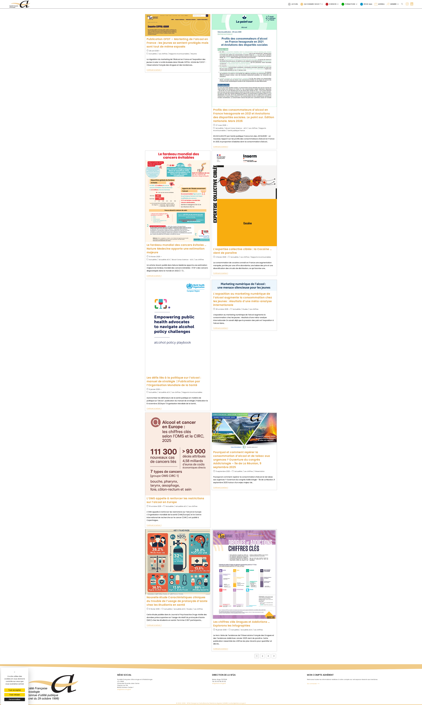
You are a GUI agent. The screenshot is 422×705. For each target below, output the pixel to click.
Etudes (245, 309)
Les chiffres (163, 54)
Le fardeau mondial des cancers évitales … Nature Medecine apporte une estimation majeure (176, 248)
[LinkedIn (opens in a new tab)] (411, 4)
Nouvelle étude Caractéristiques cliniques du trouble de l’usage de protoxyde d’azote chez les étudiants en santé (177, 601)
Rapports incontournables (179, 54)
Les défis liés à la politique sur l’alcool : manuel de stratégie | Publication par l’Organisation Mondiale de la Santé (174, 381)
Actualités (153, 54)
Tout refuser (14, 694)
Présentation (260, 471)
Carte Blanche (204, 703)
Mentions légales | (216, 703)
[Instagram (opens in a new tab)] (407, 4)
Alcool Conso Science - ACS (236, 128)
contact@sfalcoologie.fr (237, 703)
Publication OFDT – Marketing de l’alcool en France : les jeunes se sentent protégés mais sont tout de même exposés (177, 42)
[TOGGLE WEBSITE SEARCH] (402, 4)
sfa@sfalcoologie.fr (124, 689)
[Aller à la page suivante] (274, 656)
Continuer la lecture (154, 70)
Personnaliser (15, 699)
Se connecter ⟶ (313, 684)
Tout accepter (14, 690)
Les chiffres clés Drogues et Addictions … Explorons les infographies (241, 623)
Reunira (194, 54)
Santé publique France (236, 130)
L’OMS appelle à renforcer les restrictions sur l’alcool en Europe (175, 500)
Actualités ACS (164, 259)
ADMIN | (226, 703)
